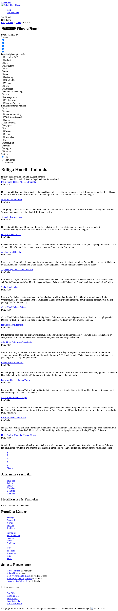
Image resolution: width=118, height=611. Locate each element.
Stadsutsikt (9, 143)
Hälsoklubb (9, 80)
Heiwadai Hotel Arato (11, 234)
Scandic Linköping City (18, 581)
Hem (9, 10)
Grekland (11, 543)
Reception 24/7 (11, 57)
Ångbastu (8, 89)
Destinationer (13, 12)
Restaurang (9, 66)
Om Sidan (11, 593)
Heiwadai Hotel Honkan (12, 325)
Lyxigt (7, 134)
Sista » (10, 468)
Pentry (7, 120)
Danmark (11, 520)
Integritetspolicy (14, 601)
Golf (6, 128)
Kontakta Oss (13, 596)
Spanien (10, 538)
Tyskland (11, 528)
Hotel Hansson (13, 570)
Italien (10, 540)
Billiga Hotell (7, 22)
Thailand (11, 550)
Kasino (7, 131)
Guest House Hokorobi (11, 199)
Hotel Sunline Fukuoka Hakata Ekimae (19, 435)
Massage (8, 83)
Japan (18, 22)
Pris (6, 157)
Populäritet (10, 160)
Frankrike (11, 533)
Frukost (7, 60)
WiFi (6, 71)
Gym (6, 94)
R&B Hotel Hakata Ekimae (13, 417)
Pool (6, 63)
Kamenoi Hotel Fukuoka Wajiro (15, 380)
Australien (11, 553)
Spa (5, 140)
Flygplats (8, 125)
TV (5, 108)
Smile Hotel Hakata (10, 287)
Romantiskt (9, 137)
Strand (7, 145)
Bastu (6, 86)
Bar (5, 68)
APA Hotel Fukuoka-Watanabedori (17, 342)
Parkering (8, 77)
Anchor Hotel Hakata (11, 252)
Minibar (7, 111)
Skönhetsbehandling (13, 91)
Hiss (6, 74)
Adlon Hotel (12, 573)
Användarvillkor (14, 603)
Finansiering (12, 598)
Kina (9, 556)
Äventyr (8, 151)
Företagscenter (10, 97)
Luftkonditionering (12, 114)
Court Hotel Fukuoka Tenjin (14, 397)
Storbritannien (13, 535)
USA (9, 548)
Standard (9, 162)
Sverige (10, 517)
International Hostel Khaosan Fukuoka (18, 182)
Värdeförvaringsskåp (13, 117)
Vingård (7, 148)
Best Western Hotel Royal (19, 576)
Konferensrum (10, 100)
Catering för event (12, 103)
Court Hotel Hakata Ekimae (13, 307)
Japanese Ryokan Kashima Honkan (17, 269)
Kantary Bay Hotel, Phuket (19, 578)
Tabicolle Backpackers (11, 217)
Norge (10, 523)
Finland (10, 525)
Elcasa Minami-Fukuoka (12, 362)
